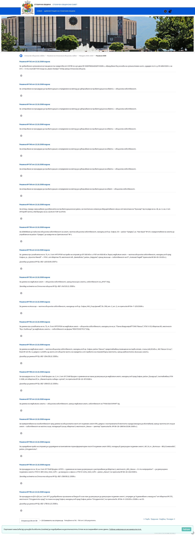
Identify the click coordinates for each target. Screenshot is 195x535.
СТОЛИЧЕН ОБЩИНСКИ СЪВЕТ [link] (65, 4)
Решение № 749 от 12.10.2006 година (34, 204)
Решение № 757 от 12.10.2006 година (34, 399)
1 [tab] (169, 47)
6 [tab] (180, 47)
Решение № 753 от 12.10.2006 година (34, 302)
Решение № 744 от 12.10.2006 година (34, 104)
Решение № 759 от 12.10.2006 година (34, 442)
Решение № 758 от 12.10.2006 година (34, 419)
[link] (165, 11)
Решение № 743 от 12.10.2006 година (34, 84)
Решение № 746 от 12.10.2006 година (34, 144)
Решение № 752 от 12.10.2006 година (34, 277)
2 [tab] (171, 47)
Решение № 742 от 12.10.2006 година (34, 61)
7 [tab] (182, 47)
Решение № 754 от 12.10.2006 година (34, 322)
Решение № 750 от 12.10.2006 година (34, 227)
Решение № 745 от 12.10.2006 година (34, 124)
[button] (29, 520)
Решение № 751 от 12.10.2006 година (34, 250)
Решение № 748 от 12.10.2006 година (34, 184)
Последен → (171, 519)
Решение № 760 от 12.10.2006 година (34, 464)
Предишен (154, 519)
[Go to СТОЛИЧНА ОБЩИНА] (27, 7)
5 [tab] (178, 47)
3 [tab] (173, 47)
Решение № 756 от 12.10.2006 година (34, 372)
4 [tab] (176, 47)
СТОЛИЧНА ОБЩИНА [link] (42, 4)
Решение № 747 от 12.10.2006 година (34, 164)
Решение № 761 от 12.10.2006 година (34, 492)
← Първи (146, 519)
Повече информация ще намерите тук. (125, 529)
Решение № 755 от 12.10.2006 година (34, 344)
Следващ (162, 519)
